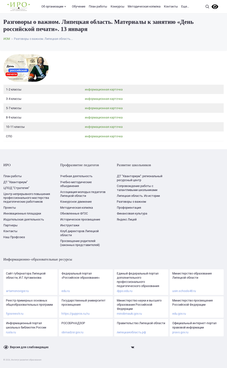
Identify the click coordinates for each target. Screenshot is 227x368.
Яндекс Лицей (127, 219)
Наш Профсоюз (14, 237)
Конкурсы (117, 6)
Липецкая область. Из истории (138, 196)
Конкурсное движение (76, 201)
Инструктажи (69, 225)
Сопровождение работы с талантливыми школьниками (137, 188)
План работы (98, 6)
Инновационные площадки (22, 213)
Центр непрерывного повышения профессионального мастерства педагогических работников (26, 198)
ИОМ (6, 38)
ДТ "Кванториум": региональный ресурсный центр (139, 178)
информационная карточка (104, 89)
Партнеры (10, 225)
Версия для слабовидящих (29, 347)
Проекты (9, 207)
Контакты (171, 6)
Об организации (52, 6)
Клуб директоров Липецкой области (79, 233)
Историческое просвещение (80, 219)
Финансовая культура (132, 213)
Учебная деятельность (76, 176)
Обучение (78, 6)
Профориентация (129, 207)
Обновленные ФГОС (74, 213)
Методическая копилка (144, 6)
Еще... (185, 6)
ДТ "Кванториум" (15, 182)
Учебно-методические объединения (76, 184)
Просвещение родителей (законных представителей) (80, 242)
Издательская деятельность (23, 219)
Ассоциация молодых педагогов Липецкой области (83, 194)
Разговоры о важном (131, 201)
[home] (18, 6)
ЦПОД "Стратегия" (16, 188)
